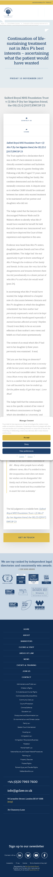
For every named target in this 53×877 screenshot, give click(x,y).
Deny (26, 444)
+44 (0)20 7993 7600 (41, 12)
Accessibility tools (42, 2)
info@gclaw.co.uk (20, 790)
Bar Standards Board (32, 866)
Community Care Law (26, 700)
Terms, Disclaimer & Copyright (38, 863)
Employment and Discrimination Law (26, 715)
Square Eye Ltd (34, 870)
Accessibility (9, 863)
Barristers (26, 641)
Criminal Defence (26, 708)
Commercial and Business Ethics (26, 696)
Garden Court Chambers (8, 12)
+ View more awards (26, 569)
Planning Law (26, 755)
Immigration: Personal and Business (26, 740)
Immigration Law (26, 736)
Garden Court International (26, 727)
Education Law (26, 711)
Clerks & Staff (26, 647)
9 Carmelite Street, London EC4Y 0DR (25, 800)
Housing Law (26, 732)
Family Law (26, 723)
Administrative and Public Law (26, 684)
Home (26, 629)
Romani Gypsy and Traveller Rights (26, 767)
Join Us (26, 671)
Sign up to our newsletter (26, 846)
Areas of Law (26, 653)
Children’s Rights (26, 688)
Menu (47, 12)
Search (35, 12)
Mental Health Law (26, 748)
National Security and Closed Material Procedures (26, 752)
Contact (26, 677)
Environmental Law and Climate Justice (26, 719)
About (26, 635)
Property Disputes (26, 759)
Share (26, 132)
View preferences (26, 451)
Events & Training (26, 665)
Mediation (26, 744)
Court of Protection (26, 704)
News (26, 659)
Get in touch (26, 537)
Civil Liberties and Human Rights (26, 692)
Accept (26, 438)
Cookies (21, 456)
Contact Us (26, 120)
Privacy (30, 456)
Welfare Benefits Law (27, 771)
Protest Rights (26, 763)
